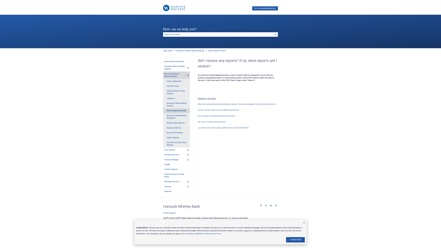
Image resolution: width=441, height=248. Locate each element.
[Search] (276, 34)
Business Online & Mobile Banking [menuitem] (171, 75)
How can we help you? (179, 28)
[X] (266, 205)
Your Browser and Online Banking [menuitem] (176, 143)
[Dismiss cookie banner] (304, 222)
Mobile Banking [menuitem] (173, 138)
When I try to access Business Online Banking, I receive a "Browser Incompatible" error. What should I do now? (237, 104)
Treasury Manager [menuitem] (171, 160)
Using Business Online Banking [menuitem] (176, 92)
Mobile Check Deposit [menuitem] (176, 123)
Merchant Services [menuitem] (171, 181)
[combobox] (218, 34)
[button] (188, 66)
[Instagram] (276, 205)
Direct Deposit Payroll (217, 51)
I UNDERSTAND (295, 240)
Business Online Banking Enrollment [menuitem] (177, 116)
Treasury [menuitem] (167, 186)
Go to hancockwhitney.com (265, 8)
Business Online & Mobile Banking (190, 51)
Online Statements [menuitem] (174, 81)
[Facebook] (261, 205)
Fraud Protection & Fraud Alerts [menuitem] (174, 175)
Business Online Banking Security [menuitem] (177, 104)
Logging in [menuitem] (171, 98)
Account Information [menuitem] (175, 133)
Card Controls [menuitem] (169, 150)
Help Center (168, 51)
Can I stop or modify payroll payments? (212, 122)
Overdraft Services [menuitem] (171, 155)
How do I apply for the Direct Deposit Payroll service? (216, 116)
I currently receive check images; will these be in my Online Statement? (223, 128)
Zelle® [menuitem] (167, 164)
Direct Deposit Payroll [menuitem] (176, 111)
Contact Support (169, 213)
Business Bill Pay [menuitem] (174, 128)
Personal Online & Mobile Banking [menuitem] (174, 67)
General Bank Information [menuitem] (174, 61)
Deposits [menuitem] (168, 191)
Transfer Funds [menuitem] (173, 86)
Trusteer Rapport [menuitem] (171, 169)
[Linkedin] (271, 205)
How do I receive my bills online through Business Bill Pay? (218, 110)
